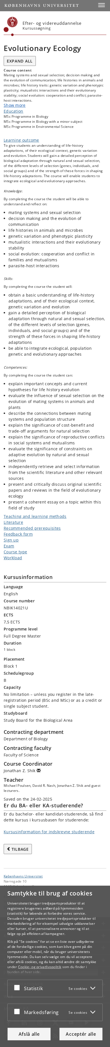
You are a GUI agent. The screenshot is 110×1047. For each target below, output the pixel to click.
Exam (9, 546)
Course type (15, 551)
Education (13, 111)
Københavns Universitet (23, 876)
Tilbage (20, 849)
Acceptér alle (81, 1034)
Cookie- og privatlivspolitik (39, 966)
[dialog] (55, 966)
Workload (13, 557)
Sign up (11, 540)
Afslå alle (29, 1034)
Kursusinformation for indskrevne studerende (49, 831)
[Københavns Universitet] (11, 26)
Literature (13, 522)
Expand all (20, 61)
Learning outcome (21, 140)
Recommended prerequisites (32, 528)
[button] (101, 5)
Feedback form (18, 534)
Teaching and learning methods (35, 516)
